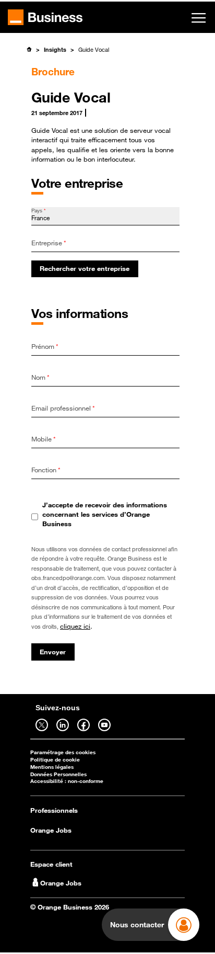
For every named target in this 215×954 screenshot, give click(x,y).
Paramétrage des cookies (62, 752)
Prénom (44, 346)
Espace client (51, 864)
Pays (38, 210)
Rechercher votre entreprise (84, 268)
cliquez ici (75, 626)
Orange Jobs (50, 830)
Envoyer (53, 652)
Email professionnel (63, 408)
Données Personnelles (58, 774)
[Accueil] (29, 49)
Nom (40, 377)
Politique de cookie (55, 759)
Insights (55, 49)
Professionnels (54, 810)
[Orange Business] (45, 17)
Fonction (46, 469)
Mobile (43, 439)
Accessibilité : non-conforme (66, 781)
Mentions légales (52, 767)
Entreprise (48, 242)
